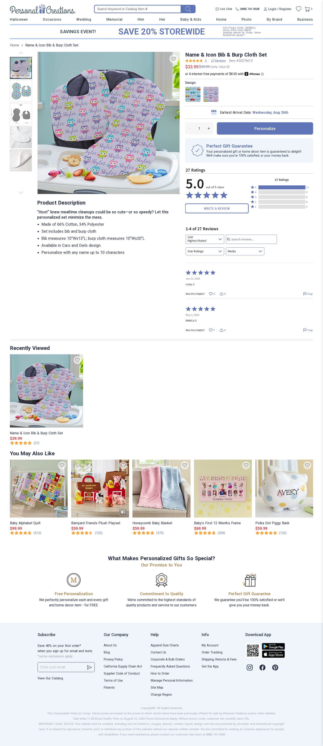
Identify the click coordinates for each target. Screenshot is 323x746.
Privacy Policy (113, 659)
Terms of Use (113, 680)
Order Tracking (212, 652)
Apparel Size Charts (165, 645)
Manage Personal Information (172, 680)
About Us (110, 645)
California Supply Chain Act (123, 666)
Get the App (210, 666)
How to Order (160, 673)
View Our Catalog (50, 678)
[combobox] (205, 239)
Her (162, 19)
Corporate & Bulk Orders (168, 659)
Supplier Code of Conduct (122, 673)
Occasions (52, 19)
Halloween (19, 19)
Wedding (83, 19)
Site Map (157, 687)
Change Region (161, 694)
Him (141, 19)
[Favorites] (298, 9)
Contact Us (158, 652)
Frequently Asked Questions (170, 666)
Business (305, 19)
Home (221, 19)
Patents (109, 687)
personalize (265, 128)
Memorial (114, 19)
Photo (246, 19)
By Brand (274, 19)
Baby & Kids (190, 19)
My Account (210, 645)
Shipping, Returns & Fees (219, 659)
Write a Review (217, 208)
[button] (282, 187)
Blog (107, 652)
